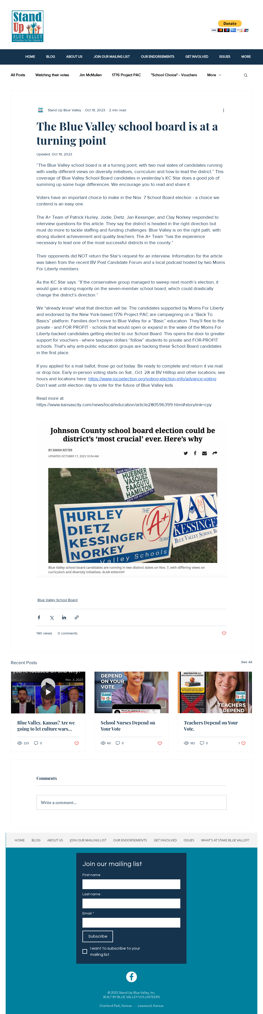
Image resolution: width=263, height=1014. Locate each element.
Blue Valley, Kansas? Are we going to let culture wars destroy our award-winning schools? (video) (46, 726)
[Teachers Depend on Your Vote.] (215, 692)
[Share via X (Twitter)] (51, 617)
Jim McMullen (90, 75)
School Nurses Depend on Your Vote (128, 726)
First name (91, 875)
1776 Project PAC (126, 75)
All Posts (18, 75)
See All (246, 662)
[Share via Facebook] (38, 617)
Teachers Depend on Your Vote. (211, 726)
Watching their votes (52, 75)
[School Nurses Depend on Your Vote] (132, 692)
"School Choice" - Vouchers (174, 75)
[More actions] (223, 110)
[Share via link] (76, 617)
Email (88, 913)
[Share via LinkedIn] (64, 617)
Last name (91, 894)
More (211, 75)
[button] (245, 75)
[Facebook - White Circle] (131, 976)
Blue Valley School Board (57, 600)
